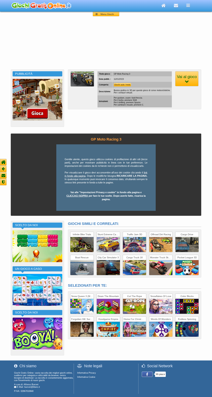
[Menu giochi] (188, 5)
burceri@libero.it (32, 387)
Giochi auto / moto (122, 85)
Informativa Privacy (86, 373)
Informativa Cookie (86, 377)
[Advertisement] (106, 44)
